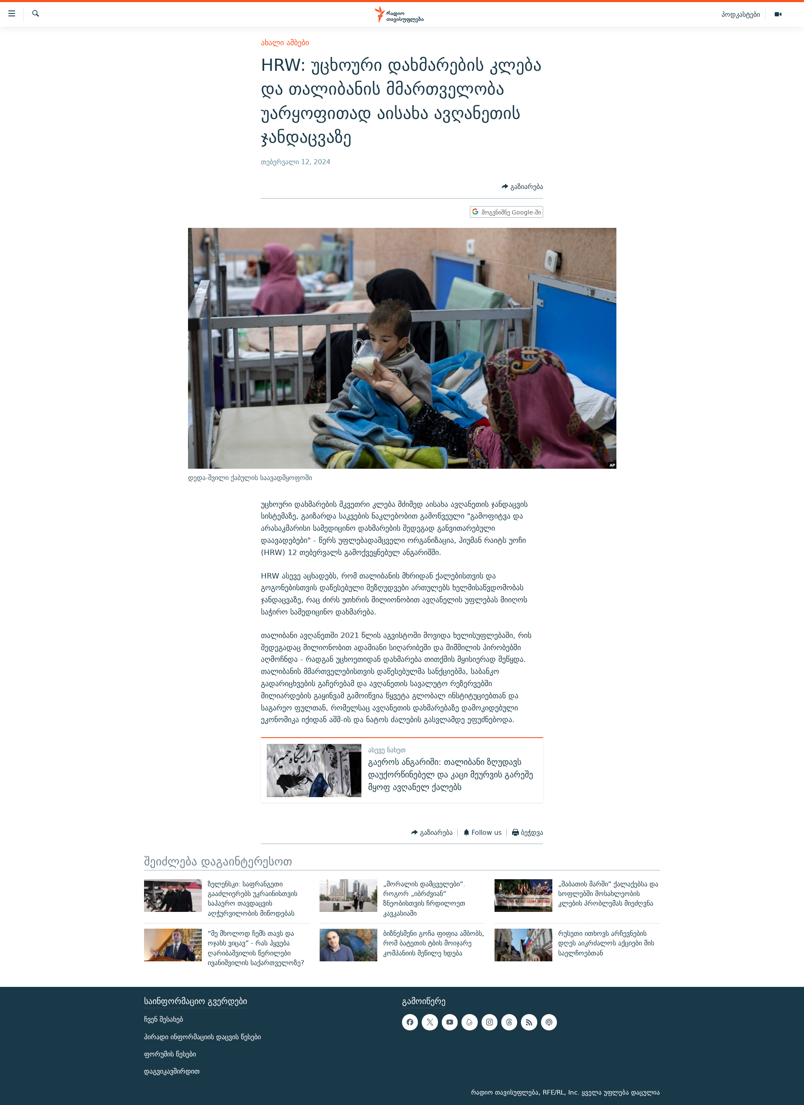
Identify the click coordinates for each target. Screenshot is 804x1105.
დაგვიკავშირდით (172, 1071)
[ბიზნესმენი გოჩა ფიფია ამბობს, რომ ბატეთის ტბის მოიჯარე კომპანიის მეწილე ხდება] (348, 945)
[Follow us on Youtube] (450, 1022)
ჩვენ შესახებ (163, 1020)
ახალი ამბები (285, 42)
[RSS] (529, 1022)
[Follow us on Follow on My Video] (469, 1022)
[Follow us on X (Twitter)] (430, 1022)
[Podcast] (549, 1022)
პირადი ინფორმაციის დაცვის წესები (202, 1037)
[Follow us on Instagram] (489, 1022)
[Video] (778, 14)
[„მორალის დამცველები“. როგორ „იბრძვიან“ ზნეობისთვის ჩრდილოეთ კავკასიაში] (348, 895)
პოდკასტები (741, 14)
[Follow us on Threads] (509, 1022)
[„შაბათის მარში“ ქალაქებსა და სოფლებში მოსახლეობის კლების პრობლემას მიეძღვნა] (523, 895)
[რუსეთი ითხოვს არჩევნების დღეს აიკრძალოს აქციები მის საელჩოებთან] (523, 945)
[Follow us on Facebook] (410, 1022)
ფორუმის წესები (170, 1054)
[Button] (522, 187)
